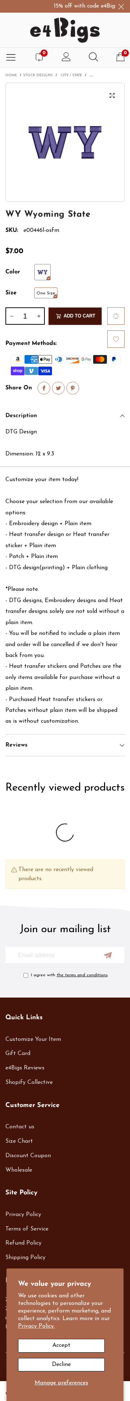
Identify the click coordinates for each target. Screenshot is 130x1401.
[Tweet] (58, 388)
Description (21, 416)
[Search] (93, 57)
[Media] (112, 95)
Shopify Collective (29, 1082)
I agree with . (69, 975)
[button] (11, 316)
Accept (61, 1345)
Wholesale (18, 1170)
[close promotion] (121, 6)
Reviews (16, 745)
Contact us (19, 1127)
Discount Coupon (28, 1156)
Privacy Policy (23, 1215)
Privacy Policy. (36, 1326)
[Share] (44, 388)
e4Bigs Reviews (24, 1068)
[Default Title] (42, 272)
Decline (61, 1364)
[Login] (66, 57)
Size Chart (19, 1141)
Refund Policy (23, 1243)
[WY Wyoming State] (65, 142)
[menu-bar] (11, 57)
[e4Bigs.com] (65, 30)
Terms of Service (26, 1229)
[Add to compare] (116, 316)
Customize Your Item (33, 1039)
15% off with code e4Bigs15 (84, 6)
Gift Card (17, 1053)
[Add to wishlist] (116, 339)
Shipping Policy (25, 1258)
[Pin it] (72, 388)
